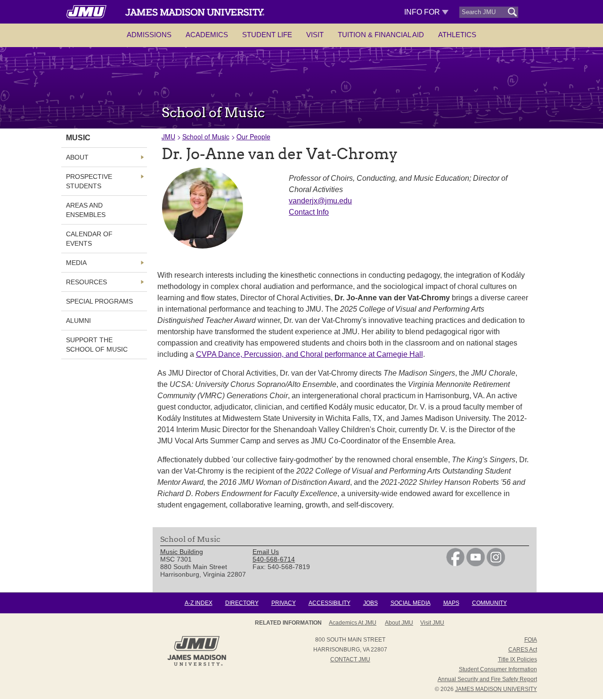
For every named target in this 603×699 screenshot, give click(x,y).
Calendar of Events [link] (89, 238)
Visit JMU (432, 622)
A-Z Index (198, 603)
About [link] (77, 157)
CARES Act (522, 649)
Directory (242, 603)
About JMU (399, 622)
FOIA (530, 639)
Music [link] (78, 138)
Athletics (457, 35)
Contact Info (309, 212)
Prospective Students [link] (89, 181)
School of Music (205, 136)
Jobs (370, 603)
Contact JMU (350, 659)
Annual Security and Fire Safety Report (487, 679)
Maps (451, 603)
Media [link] (76, 262)
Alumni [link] (78, 320)
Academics (207, 35)
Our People (253, 136)
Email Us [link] (266, 551)
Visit (315, 35)
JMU (168, 136)
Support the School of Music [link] (97, 344)
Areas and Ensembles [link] (86, 209)
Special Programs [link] (99, 301)
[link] (455, 564)
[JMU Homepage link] (197, 664)
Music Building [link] (181, 551)
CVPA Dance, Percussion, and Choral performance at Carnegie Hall (309, 354)
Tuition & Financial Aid (381, 35)
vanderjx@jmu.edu (320, 201)
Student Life (267, 35)
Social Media (411, 603)
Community (489, 603)
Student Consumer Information (498, 669)
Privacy (283, 603)
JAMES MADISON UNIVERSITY (496, 689)
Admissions (149, 35)
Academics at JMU (352, 622)
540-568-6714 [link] (274, 559)
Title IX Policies (517, 659)
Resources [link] (86, 282)
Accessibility (329, 603)
